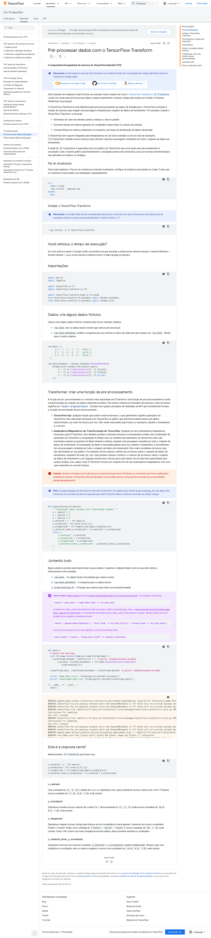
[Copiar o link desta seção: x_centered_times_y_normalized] (85, 839)
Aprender (50, 3)
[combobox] (144, 3)
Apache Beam (73, 596)
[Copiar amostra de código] (168, 179)
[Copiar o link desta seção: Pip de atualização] (75, 163)
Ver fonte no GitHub (107, 83)
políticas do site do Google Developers (136, 876)
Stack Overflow (133, 911)
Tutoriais (24, 18)
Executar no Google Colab (72, 83)
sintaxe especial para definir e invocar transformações (113, 596)
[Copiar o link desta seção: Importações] (71, 266)
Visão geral (8, 18)
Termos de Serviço (50, 932)
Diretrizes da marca (135, 915)
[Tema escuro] (163, 179)
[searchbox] (19, 27)
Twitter (45, 915)
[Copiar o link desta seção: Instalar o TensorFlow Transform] (93, 206)
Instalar (37, 3)
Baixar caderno (135, 83)
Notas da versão (134, 906)
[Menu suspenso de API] (71, 3)
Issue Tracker (133, 902)
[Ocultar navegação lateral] (34, 933)
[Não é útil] (168, 43)
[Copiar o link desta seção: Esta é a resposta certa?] (89, 747)
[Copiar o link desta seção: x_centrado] (63, 784)
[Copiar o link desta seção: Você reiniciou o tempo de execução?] (110, 244)
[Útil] (164, 43)
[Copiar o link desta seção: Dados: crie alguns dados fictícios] (104, 315)
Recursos (82, 3)
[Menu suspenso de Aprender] (58, 3)
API (66, 3)
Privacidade (67, 932)
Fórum (45, 906)
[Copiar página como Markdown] (60, 56)
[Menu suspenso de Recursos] (90, 3)
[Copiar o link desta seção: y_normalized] (65, 801)
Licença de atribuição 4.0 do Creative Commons (141, 873)
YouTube (46, 920)
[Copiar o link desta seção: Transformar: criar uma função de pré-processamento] (135, 392)
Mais (120, 3)
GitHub (188, 3)
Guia (35, 18)
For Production (13, 12)
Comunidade (102, 3)
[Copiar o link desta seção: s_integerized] (65, 818)
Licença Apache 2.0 (85, 876)
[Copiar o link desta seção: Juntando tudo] (74, 561)
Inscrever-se (175, 932)
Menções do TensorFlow (138, 920)
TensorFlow (53, 43)
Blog (44, 902)
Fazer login (202, 3)
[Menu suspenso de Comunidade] (112, 3)
